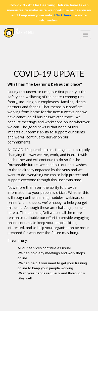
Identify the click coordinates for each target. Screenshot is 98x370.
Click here (62, 15)
